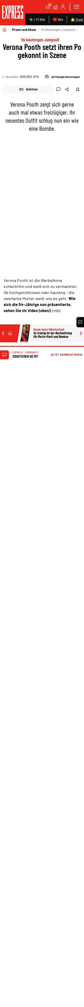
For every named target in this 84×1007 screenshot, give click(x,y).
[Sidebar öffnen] (76, 7)
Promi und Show (24, 30)
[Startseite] (4, 30)
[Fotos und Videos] (55, 6)
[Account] (62, 6)
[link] (12, 12)
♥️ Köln (58, 19)
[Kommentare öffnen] (80, 322)
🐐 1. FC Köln (37, 19)
